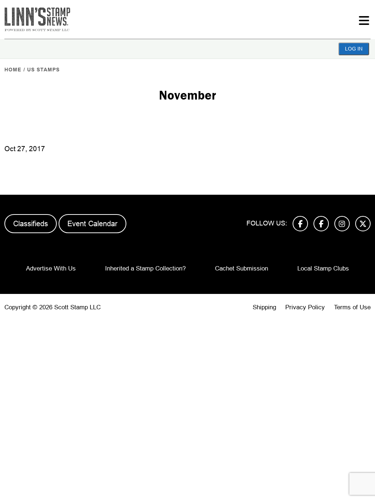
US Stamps (43, 69)
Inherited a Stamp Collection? (145, 268)
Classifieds (30, 224)
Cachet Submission (241, 268)
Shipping (264, 307)
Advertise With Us (51, 268)
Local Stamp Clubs (323, 268)
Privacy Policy (305, 307)
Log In (354, 49)
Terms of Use (352, 307)
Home (12, 69)
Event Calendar (92, 224)
